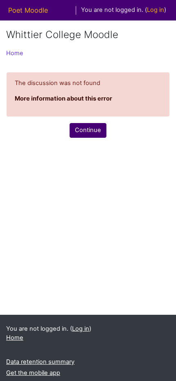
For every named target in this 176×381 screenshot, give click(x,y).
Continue (88, 130)
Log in (155, 9)
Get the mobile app (33, 373)
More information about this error (63, 98)
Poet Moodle (28, 10)
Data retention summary (40, 361)
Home (14, 53)
